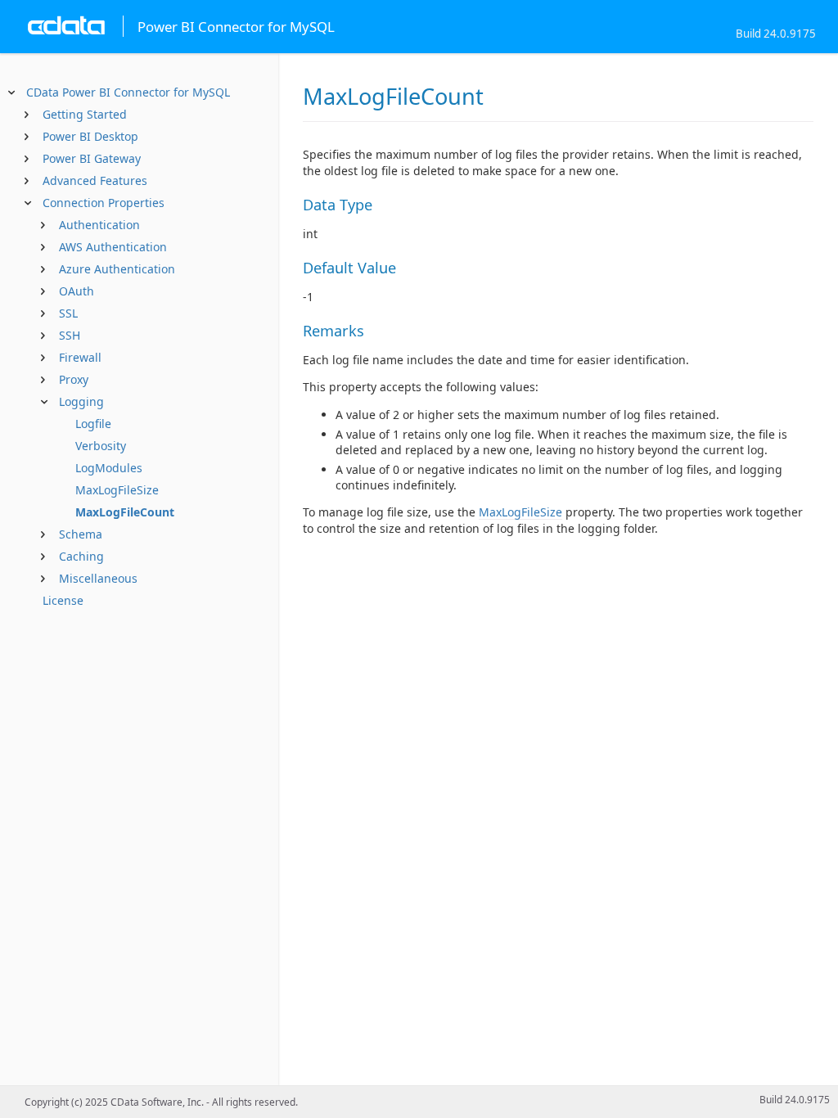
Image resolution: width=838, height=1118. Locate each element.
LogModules (108, 468)
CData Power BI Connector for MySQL (128, 92)
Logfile (93, 423)
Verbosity (100, 445)
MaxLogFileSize (117, 490)
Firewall (80, 357)
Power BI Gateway (92, 158)
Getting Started (85, 114)
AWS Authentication (113, 247)
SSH (69, 335)
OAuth (76, 291)
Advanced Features (95, 180)
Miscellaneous (98, 578)
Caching (81, 556)
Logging (81, 401)
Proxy (73, 379)
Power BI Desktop (90, 136)
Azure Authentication (117, 269)
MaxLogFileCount (124, 512)
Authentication (99, 224)
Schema (80, 534)
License (63, 600)
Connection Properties (103, 202)
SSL (68, 313)
